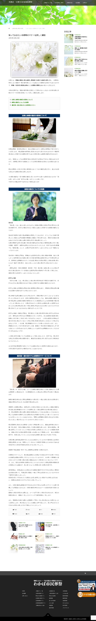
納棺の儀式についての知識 (20, 102)
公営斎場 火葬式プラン (40, 598)
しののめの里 (65, 593)
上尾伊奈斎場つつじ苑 (53, 593)
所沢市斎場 (65, 605)
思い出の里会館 (52, 600)
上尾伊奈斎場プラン (40, 593)
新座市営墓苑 (65, 595)
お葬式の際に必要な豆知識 (14, 38)
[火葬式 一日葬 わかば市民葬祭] (48, 582)
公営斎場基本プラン (40, 600)
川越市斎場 (65, 600)
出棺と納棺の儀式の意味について (22, 99)
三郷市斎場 (65, 591)
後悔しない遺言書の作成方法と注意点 (81, 48)
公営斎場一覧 (52, 591)
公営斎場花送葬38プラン (41, 603)
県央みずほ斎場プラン (40, 595)
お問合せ (85, 2)
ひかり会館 (51, 603)
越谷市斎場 (51, 607)
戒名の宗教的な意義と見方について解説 (81, 71)
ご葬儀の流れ (69, 2)
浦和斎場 (51, 598)
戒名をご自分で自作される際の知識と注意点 (81, 60)
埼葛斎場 (51, 605)
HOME (23, 591)
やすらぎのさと (66, 603)
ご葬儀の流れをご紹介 (40, 605)
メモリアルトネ (66, 607)
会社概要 (78, 2)
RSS (85, 573)
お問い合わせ (25, 595)
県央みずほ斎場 (52, 595)
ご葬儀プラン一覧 (48, 2)
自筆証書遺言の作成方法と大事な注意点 (81, 37)
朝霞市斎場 (65, 598)
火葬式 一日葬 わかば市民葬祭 (20, 2)
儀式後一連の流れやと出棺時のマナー (24, 105)
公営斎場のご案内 (59, 2)
